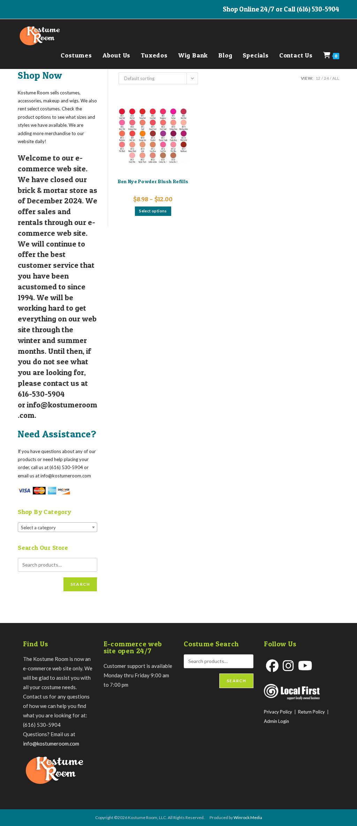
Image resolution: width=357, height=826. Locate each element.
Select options (153, 211)
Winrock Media (248, 817)
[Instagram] (288, 665)
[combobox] (57, 527)
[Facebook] (272, 665)
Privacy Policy (278, 712)
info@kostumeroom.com (51, 743)
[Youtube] (305, 665)
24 (326, 78)
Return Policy (311, 712)
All (335, 78)
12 (318, 78)
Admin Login (276, 721)
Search (80, 584)
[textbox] (57, 527)
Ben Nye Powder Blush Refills (153, 181)
